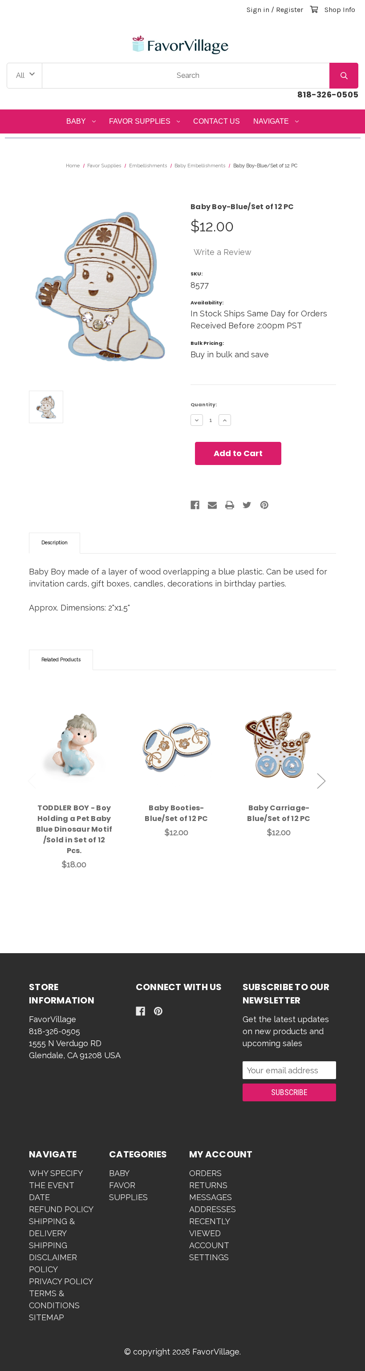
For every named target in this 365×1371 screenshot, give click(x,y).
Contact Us (216, 121)
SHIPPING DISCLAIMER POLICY (53, 1257)
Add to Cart (79, 758)
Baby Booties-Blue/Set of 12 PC (176, 813)
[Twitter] (247, 505)
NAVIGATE (271, 121)
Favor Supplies (139, 121)
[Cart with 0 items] (314, 9)
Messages (210, 1197)
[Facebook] (195, 505)
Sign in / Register (275, 9)
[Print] (229, 505)
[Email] (212, 505)
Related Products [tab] (61, 660)
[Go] (343, 76)
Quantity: (204, 404)
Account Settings (209, 1251)
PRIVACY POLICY (61, 1281)
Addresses (212, 1209)
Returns (208, 1185)
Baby (76, 121)
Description (54, 543)
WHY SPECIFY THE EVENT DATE (55, 1185)
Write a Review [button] (222, 252)
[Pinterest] (264, 505)
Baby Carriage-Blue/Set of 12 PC (278, 813)
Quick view (74, 735)
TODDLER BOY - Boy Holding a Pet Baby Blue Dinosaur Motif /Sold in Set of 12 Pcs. (74, 829)
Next (321, 781)
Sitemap (46, 1317)
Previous (32, 781)
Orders (205, 1173)
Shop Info (339, 9)
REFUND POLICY (61, 1209)
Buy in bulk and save (230, 354)
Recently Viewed (209, 1227)
